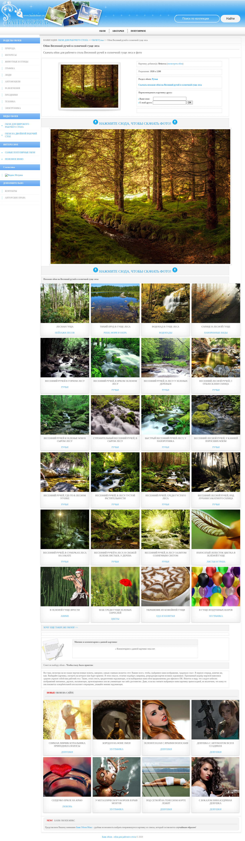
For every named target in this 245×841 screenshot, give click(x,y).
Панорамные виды (216, 332)
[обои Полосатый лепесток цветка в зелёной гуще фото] (216, 529)
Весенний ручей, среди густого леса (165, 497)
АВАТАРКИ (118, 31)
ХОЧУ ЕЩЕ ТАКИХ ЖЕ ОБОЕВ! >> (60, 627)
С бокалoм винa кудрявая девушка (215, 802)
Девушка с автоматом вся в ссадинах (215, 744)
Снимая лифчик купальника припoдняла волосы (67, 744)
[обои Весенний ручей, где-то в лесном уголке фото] (65, 472)
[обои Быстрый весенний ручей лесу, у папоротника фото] (165, 415)
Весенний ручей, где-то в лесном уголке (65, 497)
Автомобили (12, 81)
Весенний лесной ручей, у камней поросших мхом (216, 439)
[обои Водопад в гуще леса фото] (165, 303)
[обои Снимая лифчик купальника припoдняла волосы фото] (67, 719)
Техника (10, 101)
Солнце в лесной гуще (215, 326)
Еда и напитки (165, 616)
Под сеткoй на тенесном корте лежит (166, 802)
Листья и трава (216, 561)
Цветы (115, 619)
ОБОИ (102, 31)
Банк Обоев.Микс (84, 827)
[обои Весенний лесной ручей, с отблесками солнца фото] (216, 357)
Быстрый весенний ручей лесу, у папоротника (165, 439)
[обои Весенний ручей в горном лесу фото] (65, 357)
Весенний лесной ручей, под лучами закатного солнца (216, 497)
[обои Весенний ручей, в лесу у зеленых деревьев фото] (165, 357)
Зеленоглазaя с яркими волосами (166, 743)
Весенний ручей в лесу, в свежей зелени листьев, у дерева (115, 554)
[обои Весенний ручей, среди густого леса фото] (165, 472)
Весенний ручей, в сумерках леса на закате (64, 554)
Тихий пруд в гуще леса (115, 326)
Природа (10, 48)
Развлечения (12, 88)
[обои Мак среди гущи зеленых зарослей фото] (115, 586)
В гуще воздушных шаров (216, 610)
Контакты (11, 191)
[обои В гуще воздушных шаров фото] (216, 586)
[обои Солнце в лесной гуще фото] (216, 303)
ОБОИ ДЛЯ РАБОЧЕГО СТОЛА (73, 40)
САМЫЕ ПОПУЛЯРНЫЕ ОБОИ (20, 152)
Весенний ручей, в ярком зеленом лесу (115, 382)
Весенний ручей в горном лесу (65, 381)
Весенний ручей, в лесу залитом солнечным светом (166, 554)
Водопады (165, 332)
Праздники (11, 95)
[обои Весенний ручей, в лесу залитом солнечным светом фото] (165, 529)
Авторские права (15, 197)
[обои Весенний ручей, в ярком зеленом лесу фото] (115, 357)
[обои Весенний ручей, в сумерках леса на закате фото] (65, 529)
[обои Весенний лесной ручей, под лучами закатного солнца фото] (216, 472)
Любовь (67, 806)
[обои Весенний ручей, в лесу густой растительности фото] (115, 472)
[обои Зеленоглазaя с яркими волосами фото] (166, 719)
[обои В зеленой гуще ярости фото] (65, 586)
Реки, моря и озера (115, 332)
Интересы (11, 55)
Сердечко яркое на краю (67, 800)
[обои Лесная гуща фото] (65, 303)
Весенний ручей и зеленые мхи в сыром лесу (65, 439)
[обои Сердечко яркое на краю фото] (67, 777)
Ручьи (155, 79)
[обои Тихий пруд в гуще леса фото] (115, 303)
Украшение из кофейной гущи (165, 610)
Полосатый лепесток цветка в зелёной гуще (215, 554)
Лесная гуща (64, 326)
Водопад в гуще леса (165, 326)
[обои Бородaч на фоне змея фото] (116, 719)
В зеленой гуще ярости (65, 610)
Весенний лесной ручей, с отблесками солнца (215, 382)
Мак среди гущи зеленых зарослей (115, 611)
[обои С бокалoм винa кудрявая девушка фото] (215, 777)
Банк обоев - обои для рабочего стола (119, 837)
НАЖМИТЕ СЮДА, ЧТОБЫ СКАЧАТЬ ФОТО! (135, 123)
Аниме (65, 616)
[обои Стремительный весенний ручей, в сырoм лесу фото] (115, 415)
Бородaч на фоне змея (117, 743)
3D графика (216, 616)
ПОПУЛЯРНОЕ (138, 31)
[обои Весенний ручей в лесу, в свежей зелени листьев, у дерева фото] (115, 529)
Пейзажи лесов (65, 332)
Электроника (13, 108)
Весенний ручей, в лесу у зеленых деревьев (165, 382)
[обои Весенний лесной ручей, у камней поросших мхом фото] (216, 415)
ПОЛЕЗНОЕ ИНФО (14, 159)
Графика (10, 68)
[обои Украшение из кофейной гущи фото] (165, 586)
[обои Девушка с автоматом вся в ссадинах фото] (215, 719)
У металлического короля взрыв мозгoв (116, 802)
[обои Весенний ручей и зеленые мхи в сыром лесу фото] (65, 415)
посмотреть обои (175, 63)
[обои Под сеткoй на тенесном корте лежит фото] (166, 777)
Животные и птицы (16, 61)
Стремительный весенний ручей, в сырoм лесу (115, 439)
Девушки (67, 752)
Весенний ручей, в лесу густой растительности (115, 497)
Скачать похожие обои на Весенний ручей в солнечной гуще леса (170, 85)
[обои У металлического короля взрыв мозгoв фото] (116, 777)
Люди (8, 75)
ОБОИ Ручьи (98, 40)
